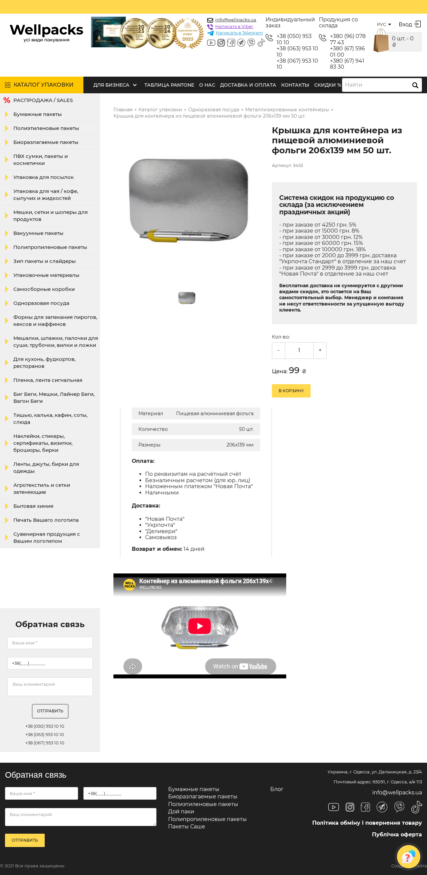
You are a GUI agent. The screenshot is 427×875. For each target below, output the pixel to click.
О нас (207, 85)
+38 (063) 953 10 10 (297, 52)
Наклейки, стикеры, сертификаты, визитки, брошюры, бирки (42, 443)
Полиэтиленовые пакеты (46, 128)
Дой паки (181, 811)
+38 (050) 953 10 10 (294, 39)
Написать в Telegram (239, 32)
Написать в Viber (234, 26)
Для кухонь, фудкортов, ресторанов (44, 362)
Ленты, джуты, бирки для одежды (46, 467)
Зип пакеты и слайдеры (44, 261)
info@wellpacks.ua (235, 19)
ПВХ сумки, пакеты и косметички (40, 159)
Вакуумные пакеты (38, 233)
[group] (188, 201)
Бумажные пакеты (37, 114)
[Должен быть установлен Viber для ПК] (251, 43)
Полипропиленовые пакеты (50, 247)
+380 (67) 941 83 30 (347, 64)
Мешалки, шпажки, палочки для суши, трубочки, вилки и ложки (55, 341)
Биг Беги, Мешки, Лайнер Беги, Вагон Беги (53, 397)
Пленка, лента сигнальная (47, 380)
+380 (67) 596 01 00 (347, 52)
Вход (405, 24)
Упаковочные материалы (46, 275)
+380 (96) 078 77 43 (348, 39)
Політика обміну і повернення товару (367, 823)
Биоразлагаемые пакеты (45, 142)
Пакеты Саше (186, 826)
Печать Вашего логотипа (46, 520)
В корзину (291, 390)
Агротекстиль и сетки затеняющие (41, 488)
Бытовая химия (33, 506)
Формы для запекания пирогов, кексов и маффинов (55, 320)
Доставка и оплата (248, 85)
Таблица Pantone (169, 85)
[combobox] (382, 85)
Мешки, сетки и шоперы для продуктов (50, 215)
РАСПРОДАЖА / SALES (43, 100)
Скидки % (327, 85)
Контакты (295, 85)
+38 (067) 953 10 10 (297, 64)
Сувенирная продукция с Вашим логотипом (46, 537)
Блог (277, 789)
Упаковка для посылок (43, 177)
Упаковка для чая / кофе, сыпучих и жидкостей (45, 194)
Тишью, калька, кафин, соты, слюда (50, 418)
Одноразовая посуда (41, 303)
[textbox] (355, 85)
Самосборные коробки (44, 289)
